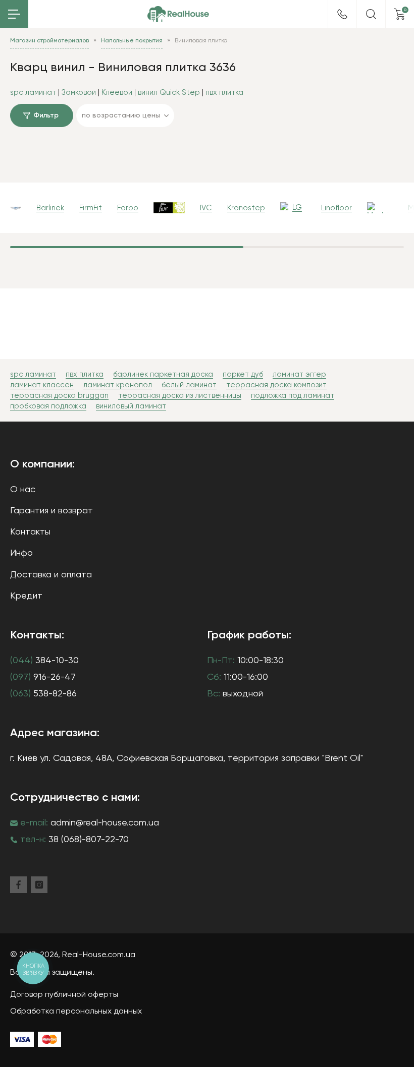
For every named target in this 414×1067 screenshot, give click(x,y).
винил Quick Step (169, 92)
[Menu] (14, 14)
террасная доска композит (276, 385)
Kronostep (246, 208)
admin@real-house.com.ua (104, 822)
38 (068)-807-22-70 (88, 839)
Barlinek (50, 208)
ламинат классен (42, 385)
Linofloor (336, 208)
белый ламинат (189, 385)
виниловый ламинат (131, 406)
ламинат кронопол (117, 385)
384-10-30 (44, 660)
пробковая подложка (48, 406)
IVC (206, 208)
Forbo (127, 208)
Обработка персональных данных (76, 1011)
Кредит (26, 596)
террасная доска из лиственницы (179, 395)
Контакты (30, 532)
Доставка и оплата (51, 574)
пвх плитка (224, 92)
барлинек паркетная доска (163, 374)
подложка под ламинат (292, 395)
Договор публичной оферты (64, 995)
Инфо (21, 553)
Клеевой (116, 92)
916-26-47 (43, 677)
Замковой (79, 92)
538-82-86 (43, 693)
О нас (22, 489)
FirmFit (90, 208)
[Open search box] (371, 14)
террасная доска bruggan (59, 395)
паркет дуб (243, 374)
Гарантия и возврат (51, 510)
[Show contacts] (342, 14)
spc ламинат (33, 92)
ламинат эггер (299, 374)
